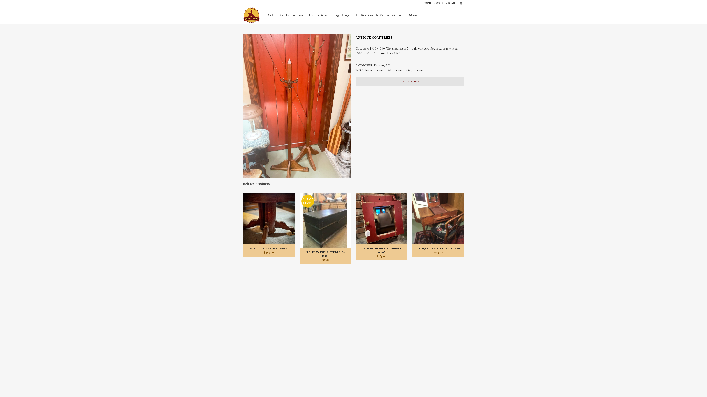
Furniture (379, 65)
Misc (389, 65)
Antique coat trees (374, 70)
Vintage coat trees (414, 70)
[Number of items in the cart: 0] (461, 3)
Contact (450, 3)
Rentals (438, 3)
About (427, 3)
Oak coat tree (394, 70)
